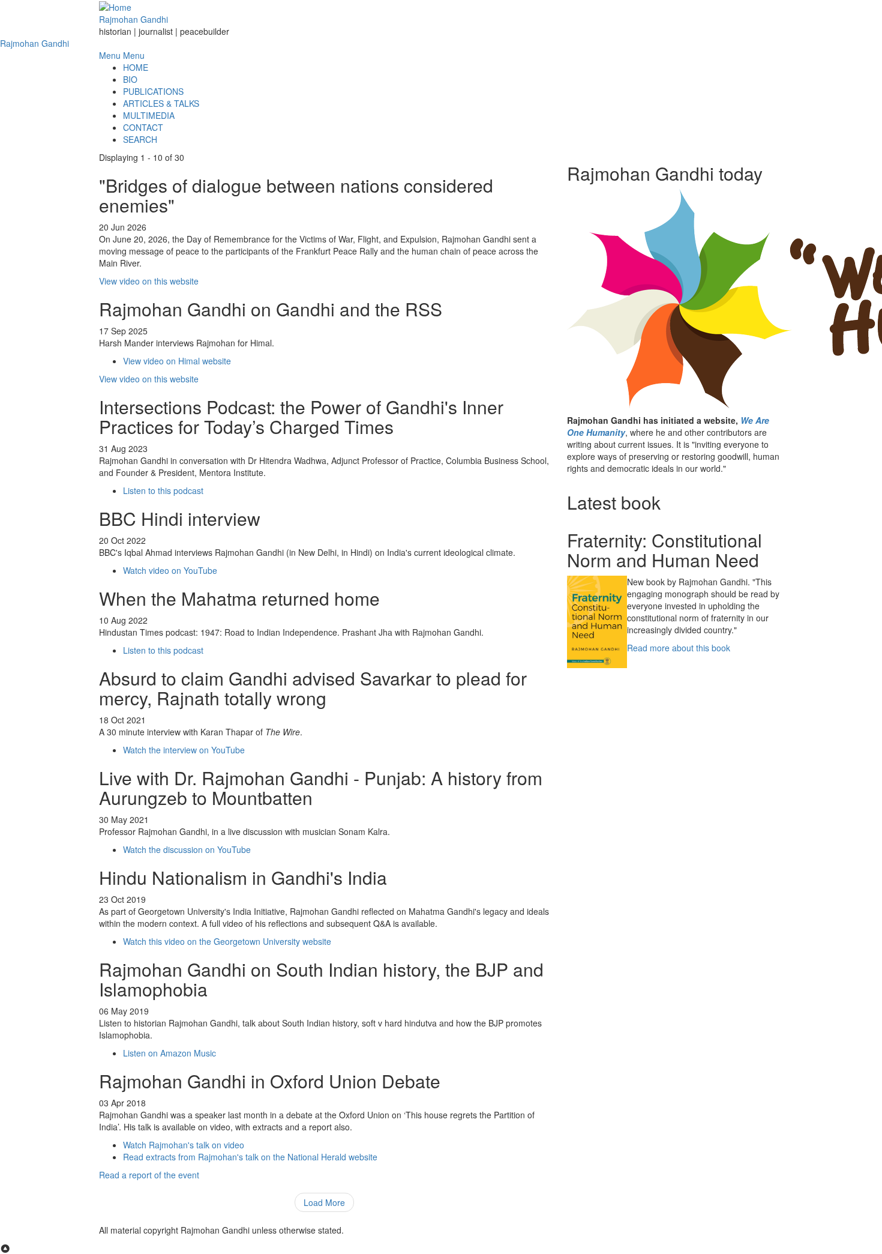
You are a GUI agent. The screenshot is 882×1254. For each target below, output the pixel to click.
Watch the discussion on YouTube (187, 849)
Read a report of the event (149, 1175)
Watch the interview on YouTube (184, 750)
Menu (110, 55)
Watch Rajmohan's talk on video (183, 1145)
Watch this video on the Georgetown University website (227, 941)
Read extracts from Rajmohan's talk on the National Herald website (250, 1157)
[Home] (115, 6)
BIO (130, 79)
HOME (135, 67)
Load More (324, 1202)
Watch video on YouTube (170, 570)
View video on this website (149, 281)
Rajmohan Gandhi (133, 19)
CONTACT (143, 127)
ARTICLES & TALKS (161, 103)
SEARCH (140, 139)
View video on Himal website (177, 361)
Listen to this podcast (163, 490)
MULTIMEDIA (149, 115)
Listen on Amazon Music (169, 1053)
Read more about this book (678, 648)
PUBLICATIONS (153, 91)
